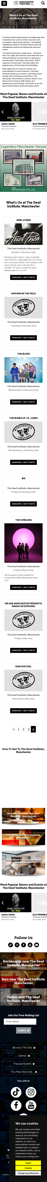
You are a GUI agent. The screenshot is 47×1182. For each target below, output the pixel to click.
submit (22, 1030)
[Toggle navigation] (4, 3)
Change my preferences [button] (28, 1173)
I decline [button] (28, 1168)
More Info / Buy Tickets (23, 277)
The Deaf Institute (9, 126)
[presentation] (2, 111)
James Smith (8, 124)
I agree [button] (28, 1163)
